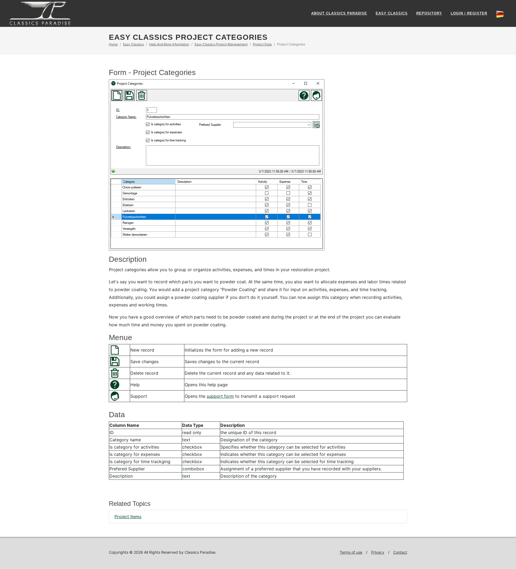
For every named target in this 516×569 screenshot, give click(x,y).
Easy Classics (392, 13)
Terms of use (351, 552)
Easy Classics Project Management (221, 44)
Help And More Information (169, 44)
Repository (429, 13)
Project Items (127, 516)
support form (220, 396)
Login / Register (469, 13)
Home (113, 44)
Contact (400, 552)
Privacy (377, 552)
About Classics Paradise (339, 13)
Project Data (262, 44)
